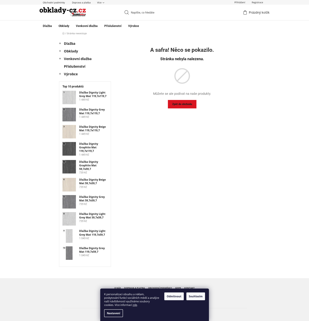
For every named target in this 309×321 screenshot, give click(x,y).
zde (135, 305)
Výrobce (71, 74)
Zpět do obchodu (182, 104)
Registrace (257, 2)
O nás (117, 287)
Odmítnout (174, 296)
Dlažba (69, 43)
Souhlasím (196, 296)
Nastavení (113, 313)
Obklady (71, 51)
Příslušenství (74, 66)
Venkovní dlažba (78, 58)
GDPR (178, 287)
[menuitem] (47, 25)
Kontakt (189, 287)
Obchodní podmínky (54, 2)
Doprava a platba (81, 2)
